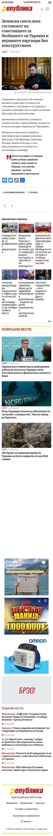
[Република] (17, 9)
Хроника (6, 728)
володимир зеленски (15, 192)
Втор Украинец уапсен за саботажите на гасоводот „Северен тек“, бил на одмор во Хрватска (26, 414)
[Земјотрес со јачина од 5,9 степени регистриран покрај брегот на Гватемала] (12, 205)
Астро (5, 739)
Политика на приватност (26, 816)
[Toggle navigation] (47, 9)
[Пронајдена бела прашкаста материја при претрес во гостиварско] (5, 205)
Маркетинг (27, 803)
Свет (4, 52)
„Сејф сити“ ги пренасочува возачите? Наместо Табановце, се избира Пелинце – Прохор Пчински (24, 717)
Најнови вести (13, 708)
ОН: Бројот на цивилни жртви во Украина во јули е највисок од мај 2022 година (25, 456)
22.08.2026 (14, 364)
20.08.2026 (14, 408)
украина (34, 192)
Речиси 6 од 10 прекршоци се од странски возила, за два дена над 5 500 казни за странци (26, 756)
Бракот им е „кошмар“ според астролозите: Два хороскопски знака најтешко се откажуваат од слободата (22, 742)
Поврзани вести (16, 329)
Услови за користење (26, 809)
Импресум (12, 803)
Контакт (40, 803)
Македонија (8, 714)
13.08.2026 (13, 450)
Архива (27, 821)
